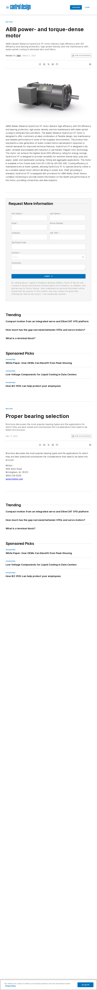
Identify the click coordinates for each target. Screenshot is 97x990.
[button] (7, 7)
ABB (19, 55)
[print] (90, 64)
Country (15, 252)
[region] (48, 985)
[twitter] (48, 64)
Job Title (54, 233)
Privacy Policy (10, 986)
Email (14, 223)
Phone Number (56, 223)
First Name (17, 213)
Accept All (85, 985)
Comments (16, 263)
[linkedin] (44, 64)
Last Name (55, 213)
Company (15, 233)
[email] (57, 64)
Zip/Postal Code (18, 242)
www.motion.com (14, 479)
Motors (9, 22)
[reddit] (53, 64)
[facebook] (40, 64)
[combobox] (48, 257)
